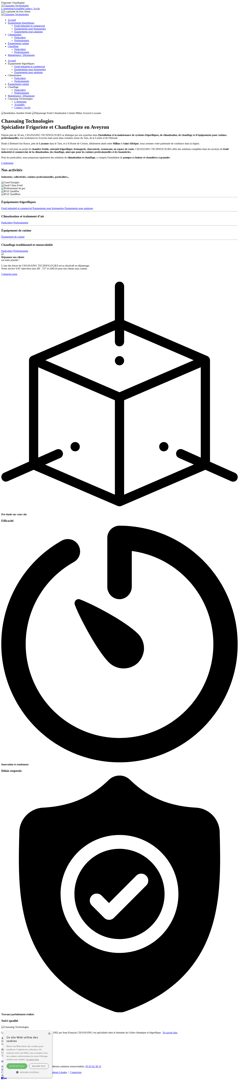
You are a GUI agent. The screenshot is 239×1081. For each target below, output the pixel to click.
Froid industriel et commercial (29, 25)
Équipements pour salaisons (28, 31)
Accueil (12, 20)
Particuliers (20, 37)
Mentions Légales (58, 1072)
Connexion (75, 1072)
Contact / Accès (32, 8)
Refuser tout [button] (39, 1066)
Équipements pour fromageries (30, 28)
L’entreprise (7, 8)
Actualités (18, 8)
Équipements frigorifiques (21, 22)
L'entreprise (7, 163)
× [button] (49, 1033)
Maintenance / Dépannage (21, 55)
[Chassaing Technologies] (15, 5)
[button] (28, 1072)
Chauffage (13, 46)
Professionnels (21, 40)
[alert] (27, 1054)
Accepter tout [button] (17, 1066)
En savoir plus (170, 1032)
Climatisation (14, 34)
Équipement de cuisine (13, 236)
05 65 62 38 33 (93, 1066)
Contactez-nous (9, 274)
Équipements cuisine (18, 43)
